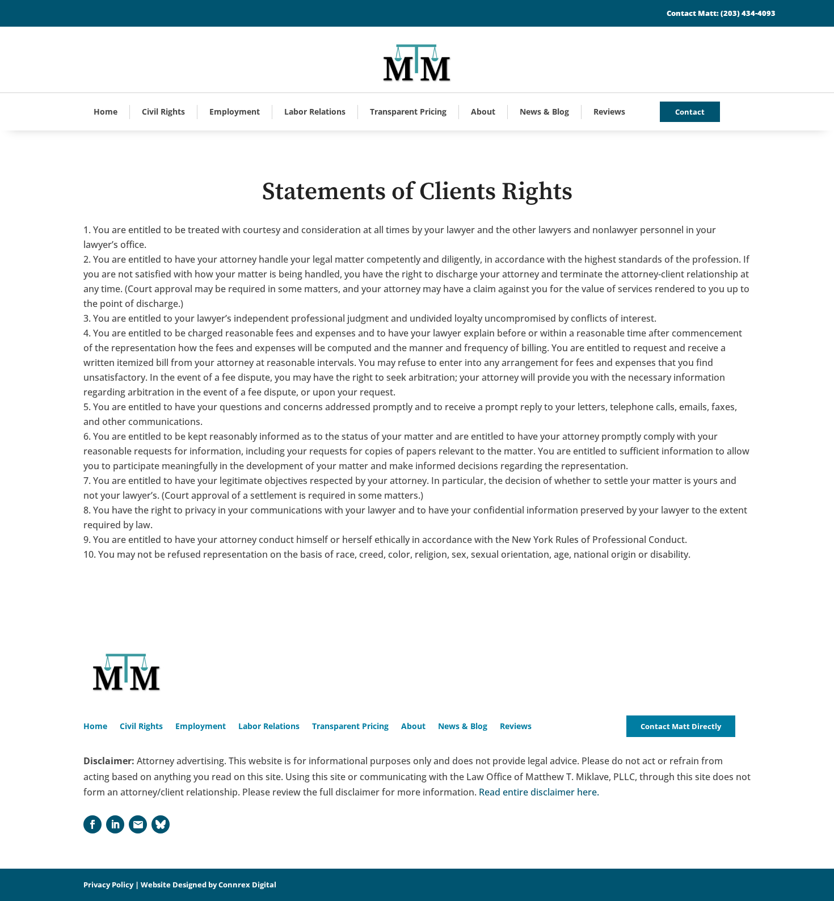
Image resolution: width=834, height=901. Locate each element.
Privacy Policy (108, 884)
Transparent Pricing (408, 111)
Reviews (609, 111)
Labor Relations (315, 111)
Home (105, 111)
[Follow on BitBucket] (160, 824)
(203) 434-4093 (748, 13)
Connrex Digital (247, 884)
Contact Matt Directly (681, 726)
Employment (234, 111)
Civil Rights (163, 111)
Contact (690, 112)
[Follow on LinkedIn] (115, 824)
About (483, 111)
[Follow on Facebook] (92, 824)
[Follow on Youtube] (138, 824)
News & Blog (544, 111)
